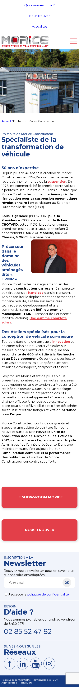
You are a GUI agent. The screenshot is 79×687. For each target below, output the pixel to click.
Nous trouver (39, 16)
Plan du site (26, 682)
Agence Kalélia (9, 682)
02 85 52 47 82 (28, 631)
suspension (57, 181)
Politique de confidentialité (16, 679)
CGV (55, 679)
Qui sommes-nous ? (39, 5)
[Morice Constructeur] (25, 47)
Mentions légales (42, 679)
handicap (36, 293)
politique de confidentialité (48, 594)
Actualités (39, 26)
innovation (61, 342)
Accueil (6, 121)
